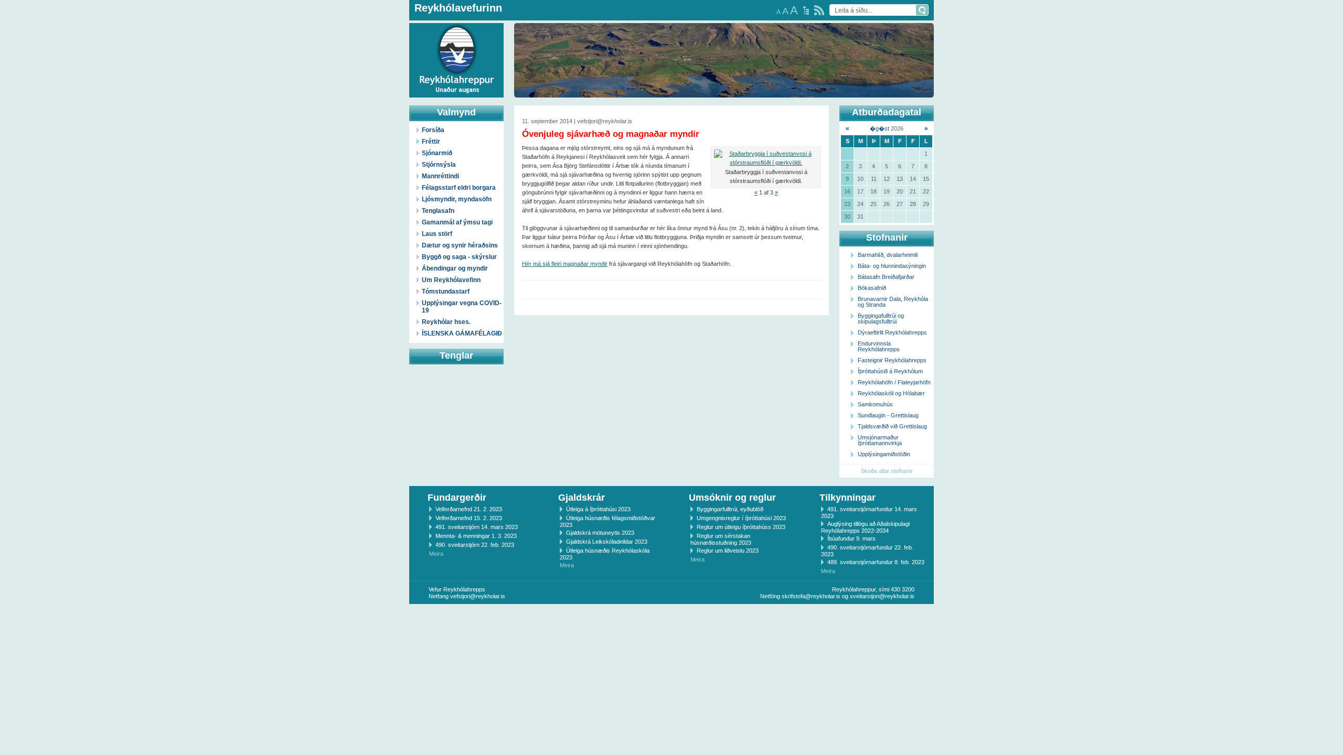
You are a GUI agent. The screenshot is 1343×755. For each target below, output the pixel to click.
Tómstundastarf (446, 291)
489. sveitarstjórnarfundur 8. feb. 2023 (875, 562)
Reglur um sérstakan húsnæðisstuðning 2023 (720, 539)
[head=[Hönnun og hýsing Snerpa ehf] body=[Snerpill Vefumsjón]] (671, 615)
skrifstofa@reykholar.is (811, 596)
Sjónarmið (437, 153)
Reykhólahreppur (46, 52)
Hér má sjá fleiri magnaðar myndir (564, 264)
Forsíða (433, 130)
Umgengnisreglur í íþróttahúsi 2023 (741, 518)
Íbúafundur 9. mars (851, 538)
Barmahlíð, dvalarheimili (888, 255)
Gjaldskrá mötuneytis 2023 (600, 533)
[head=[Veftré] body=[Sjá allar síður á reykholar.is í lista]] (806, 10)
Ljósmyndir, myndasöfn (457, 199)
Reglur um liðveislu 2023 (728, 550)
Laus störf (437, 234)
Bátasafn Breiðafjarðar (886, 277)
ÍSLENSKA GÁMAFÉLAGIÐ (462, 333)
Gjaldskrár (581, 497)
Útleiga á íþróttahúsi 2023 (598, 509)
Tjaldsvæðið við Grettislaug (892, 426)
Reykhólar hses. (446, 322)
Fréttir (431, 141)
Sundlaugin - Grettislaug (888, 415)
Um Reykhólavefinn (451, 280)
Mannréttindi (440, 176)
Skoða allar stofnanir (887, 471)
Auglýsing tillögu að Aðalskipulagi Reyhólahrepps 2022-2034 (865, 527)
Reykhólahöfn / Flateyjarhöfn (894, 382)
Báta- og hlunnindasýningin (892, 266)
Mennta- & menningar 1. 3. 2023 (476, 536)
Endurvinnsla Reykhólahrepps (879, 346)
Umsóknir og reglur (732, 497)
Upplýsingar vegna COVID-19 (462, 306)
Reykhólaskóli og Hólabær (891, 393)
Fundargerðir (457, 497)
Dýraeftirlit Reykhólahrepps (892, 332)
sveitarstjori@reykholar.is (882, 596)
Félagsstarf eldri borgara (459, 187)
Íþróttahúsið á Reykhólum (890, 371)
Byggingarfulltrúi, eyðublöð (730, 509)
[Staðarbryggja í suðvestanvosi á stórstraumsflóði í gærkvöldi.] (765, 158)
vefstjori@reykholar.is (477, 596)
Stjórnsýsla (439, 164)
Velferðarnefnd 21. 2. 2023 (468, 509)
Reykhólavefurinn (458, 8)
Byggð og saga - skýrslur (459, 257)
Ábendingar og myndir (455, 268)
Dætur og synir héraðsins (460, 245)
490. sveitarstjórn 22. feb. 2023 (474, 545)
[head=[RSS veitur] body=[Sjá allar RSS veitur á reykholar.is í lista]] (819, 10)
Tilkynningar (847, 497)
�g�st (879, 128)
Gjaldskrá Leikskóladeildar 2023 (606, 541)
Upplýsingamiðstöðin (884, 454)
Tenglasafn (438, 210)
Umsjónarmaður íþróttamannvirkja (880, 440)
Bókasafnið (872, 288)
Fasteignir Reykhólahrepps (892, 360)
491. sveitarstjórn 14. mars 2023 (476, 527)
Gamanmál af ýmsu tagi (457, 222)
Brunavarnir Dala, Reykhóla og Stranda (893, 302)
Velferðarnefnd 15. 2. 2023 (468, 518)
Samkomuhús (875, 404)
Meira (436, 554)
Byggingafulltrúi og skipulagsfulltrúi (881, 318)
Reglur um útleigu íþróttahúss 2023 (741, 527)
